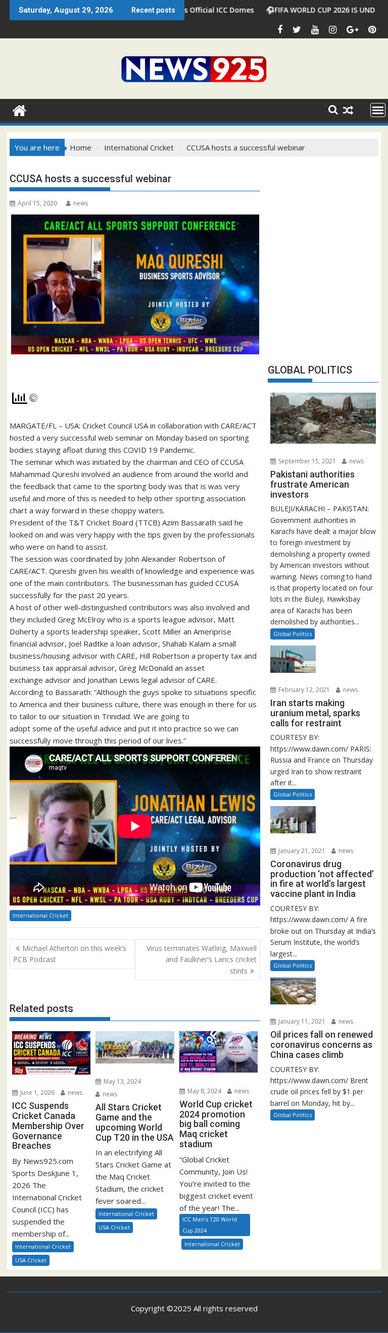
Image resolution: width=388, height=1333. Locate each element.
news (80, 203)
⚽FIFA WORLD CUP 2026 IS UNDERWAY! (292, 10)
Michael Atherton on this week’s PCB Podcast (69, 953)
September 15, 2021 (306, 461)
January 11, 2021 (301, 1021)
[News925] (19, 109)
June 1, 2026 (37, 1092)
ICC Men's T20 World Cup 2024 (209, 1224)
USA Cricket (30, 1260)
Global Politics (292, 633)
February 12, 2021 (303, 689)
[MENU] (377, 110)
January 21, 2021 (301, 850)
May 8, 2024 (203, 1091)
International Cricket (40, 915)
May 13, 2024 (121, 1081)
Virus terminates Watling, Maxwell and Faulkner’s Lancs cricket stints (202, 959)
